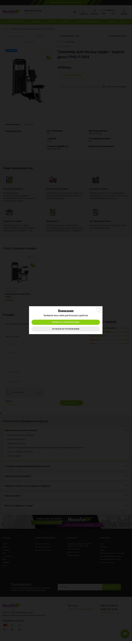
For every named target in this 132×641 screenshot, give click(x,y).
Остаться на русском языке (65, 329)
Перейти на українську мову (66, 322)
